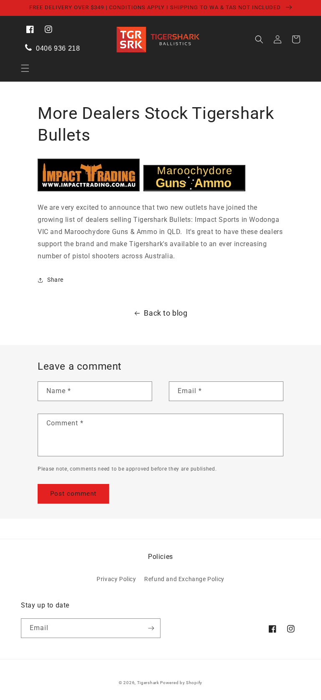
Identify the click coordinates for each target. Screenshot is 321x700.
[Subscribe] (151, 628)
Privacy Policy (116, 579)
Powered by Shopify (181, 682)
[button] (25, 68)
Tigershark (148, 682)
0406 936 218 (57, 48)
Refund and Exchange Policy (184, 579)
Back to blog (165, 313)
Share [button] (55, 279)
